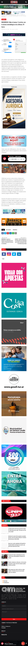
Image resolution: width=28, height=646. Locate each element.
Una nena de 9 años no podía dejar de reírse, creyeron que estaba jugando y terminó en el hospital (16, 556)
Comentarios (6, 582)
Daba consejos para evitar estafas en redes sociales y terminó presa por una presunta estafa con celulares (16, 571)
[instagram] (9, 254)
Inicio (3, 14)
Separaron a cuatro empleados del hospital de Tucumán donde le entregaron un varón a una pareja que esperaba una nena (16, 545)
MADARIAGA (8, 14)
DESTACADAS (8, 229)
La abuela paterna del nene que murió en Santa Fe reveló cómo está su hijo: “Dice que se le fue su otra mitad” (17, 530)
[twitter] (14, 254)
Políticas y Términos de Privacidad (5, 627)
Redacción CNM (6, 29)
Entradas (5, 581)
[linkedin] (19, 254)
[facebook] (4, 254)
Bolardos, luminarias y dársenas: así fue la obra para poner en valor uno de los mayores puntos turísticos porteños (17, 563)
